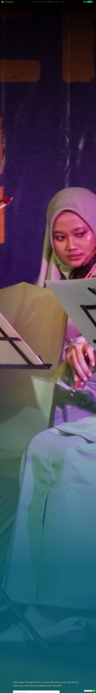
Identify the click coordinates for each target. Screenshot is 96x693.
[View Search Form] (94, 2)
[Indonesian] (86, 1)
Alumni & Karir (57, 1)
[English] (84, 1)
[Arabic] (83, 1)
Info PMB (90, 1)
